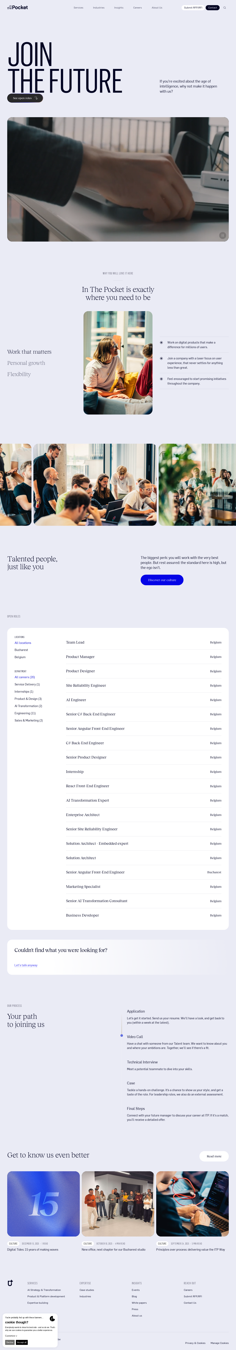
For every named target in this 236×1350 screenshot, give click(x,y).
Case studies (87, 1290)
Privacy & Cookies (195, 1343)
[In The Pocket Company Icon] (10, 1284)
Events (136, 1290)
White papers (139, 1302)
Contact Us (190, 1302)
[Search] (224, 7)
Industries (85, 1296)
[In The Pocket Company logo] (17, 7)
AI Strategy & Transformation (44, 1290)
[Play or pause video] (222, 235)
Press (135, 1309)
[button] (119, 7)
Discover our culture (162, 580)
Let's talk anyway (25, 965)
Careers (188, 1290)
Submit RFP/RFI (193, 7)
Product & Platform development (46, 1296)
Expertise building (37, 1302)
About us (137, 1315)
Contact (212, 7)
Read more (214, 1156)
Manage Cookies (220, 1343)
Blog (134, 1296)
